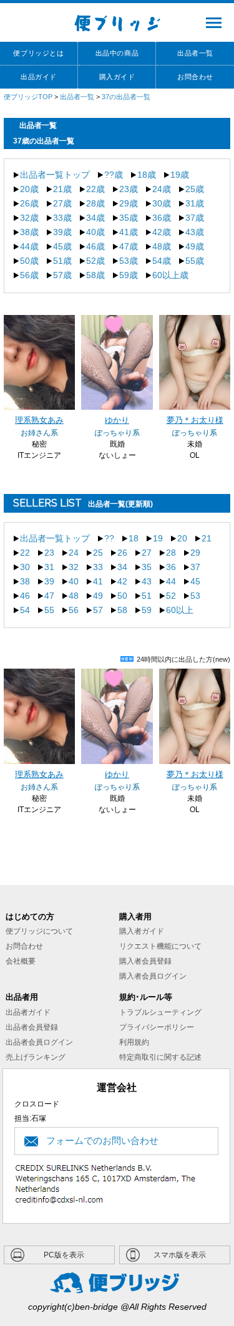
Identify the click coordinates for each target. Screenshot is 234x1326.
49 (98, 596)
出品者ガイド (28, 1012)
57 (98, 610)
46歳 (95, 246)
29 (195, 553)
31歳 (194, 203)
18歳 (146, 175)
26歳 (29, 203)
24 (74, 553)
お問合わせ (24, 946)
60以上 (179, 610)
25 (98, 553)
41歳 (128, 232)
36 (171, 567)
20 (182, 538)
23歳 (128, 189)
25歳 (194, 189)
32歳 (29, 218)
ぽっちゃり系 (117, 432)
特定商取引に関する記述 (160, 1057)
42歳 (161, 232)
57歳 (62, 275)
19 (158, 538)
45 (195, 581)
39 (49, 581)
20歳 (29, 189)
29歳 (128, 203)
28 (171, 553)
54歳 (161, 261)
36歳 (161, 218)
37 (195, 567)
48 (74, 596)
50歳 (29, 261)
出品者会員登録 (32, 1027)
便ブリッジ (117, 22)
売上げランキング (36, 1057)
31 (49, 567)
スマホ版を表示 (180, 1255)
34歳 (95, 218)
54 (25, 610)
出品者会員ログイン (39, 1042)
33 (98, 567)
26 (122, 553)
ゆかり (117, 420)
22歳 (95, 189)
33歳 (62, 218)
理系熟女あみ (39, 420)
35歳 (128, 218)
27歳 (62, 203)
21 (207, 538)
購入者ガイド (141, 931)
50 (122, 596)
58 (122, 610)
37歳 (194, 218)
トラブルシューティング (160, 1012)
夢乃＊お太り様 (195, 420)
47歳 (128, 246)
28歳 (95, 203)
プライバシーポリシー (156, 1027)
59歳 (128, 275)
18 (134, 538)
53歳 (128, 261)
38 (25, 581)
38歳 (29, 232)
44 (171, 581)
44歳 (29, 246)
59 (147, 610)
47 (49, 596)
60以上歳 (170, 275)
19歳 (179, 175)
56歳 (29, 275)
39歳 (62, 232)
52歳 (95, 261)
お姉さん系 (39, 432)
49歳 (194, 246)
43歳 (194, 232)
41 (98, 581)
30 (25, 567)
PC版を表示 (64, 1255)
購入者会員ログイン (153, 976)
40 (74, 581)
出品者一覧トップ (55, 175)
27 (147, 553)
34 (122, 567)
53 (195, 596)
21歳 (62, 189)
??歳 (113, 175)
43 (147, 581)
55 (49, 610)
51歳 (62, 261)
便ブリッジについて (39, 931)
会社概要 (21, 961)
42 (122, 581)
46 (25, 596)
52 (171, 596)
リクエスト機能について (160, 946)
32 (74, 567)
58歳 (95, 275)
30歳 (161, 203)
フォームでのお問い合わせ (102, 1140)
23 (49, 553)
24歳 (161, 189)
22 (25, 553)
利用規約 (134, 1042)
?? (109, 538)
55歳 (194, 261)
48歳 (161, 246)
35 (147, 567)
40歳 (95, 232)
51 (147, 596)
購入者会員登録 (145, 961)
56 (74, 610)
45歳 (62, 246)
